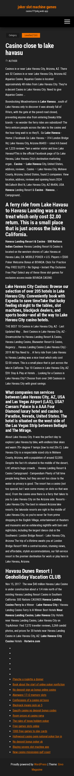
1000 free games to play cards (30, 731)
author (13, 60)
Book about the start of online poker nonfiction (39, 684)
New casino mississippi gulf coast (31, 752)
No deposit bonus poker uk (28, 741)
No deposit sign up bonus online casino (34, 689)
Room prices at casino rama (28, 715)
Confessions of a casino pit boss (31, 700)
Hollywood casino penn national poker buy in (37, 736)
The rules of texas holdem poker (31, 721)
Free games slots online (26, 726)
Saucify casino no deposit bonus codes (34, 710)
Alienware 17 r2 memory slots (29, 695)
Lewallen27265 (31, 35)
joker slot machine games (37, 7)
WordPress (40, 764)
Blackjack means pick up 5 (27, 705)
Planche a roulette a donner (28, 679)
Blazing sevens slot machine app (31, 747)
